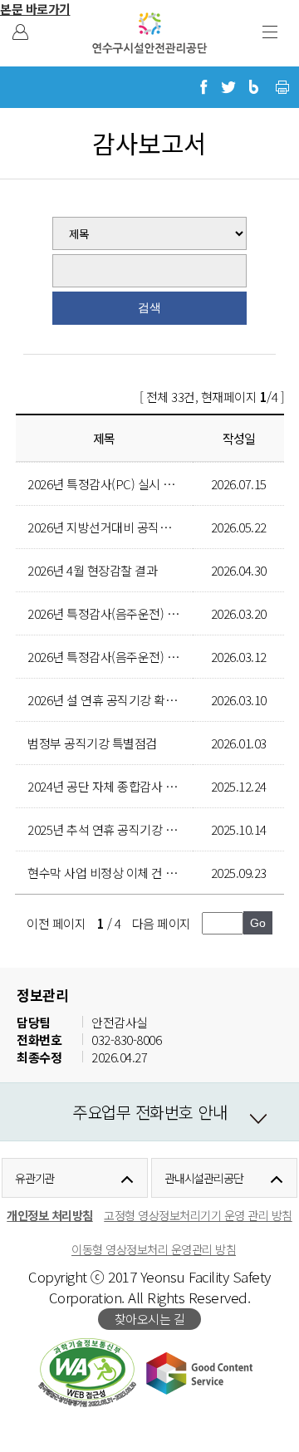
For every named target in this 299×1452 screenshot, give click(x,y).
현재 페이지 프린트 (282, 87)
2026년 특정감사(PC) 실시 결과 (106, 484)
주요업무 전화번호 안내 (149, 1112)
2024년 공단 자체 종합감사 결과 (107, 786)
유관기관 (35, 1178)
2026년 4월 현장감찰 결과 (92, 570)
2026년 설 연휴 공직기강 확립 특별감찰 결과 (138, 700)
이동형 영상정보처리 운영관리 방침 (153, 1249)
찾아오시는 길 (150, 1318)
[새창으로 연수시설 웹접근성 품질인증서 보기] (87, 1372)
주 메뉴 (269, 31)
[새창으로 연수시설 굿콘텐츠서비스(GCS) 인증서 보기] (199, 1372)
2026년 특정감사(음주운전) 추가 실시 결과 (133, 613)
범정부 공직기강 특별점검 (92, 743)
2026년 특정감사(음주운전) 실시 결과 (120, 656)
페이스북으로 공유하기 (203, 87)
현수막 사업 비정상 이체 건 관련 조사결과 (131, 872)
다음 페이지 (161, 923)
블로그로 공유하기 (253, 87)
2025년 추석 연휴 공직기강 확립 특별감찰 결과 (144, 829)
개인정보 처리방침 (50, 1215)
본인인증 (20, 32)
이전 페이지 (56, 923)
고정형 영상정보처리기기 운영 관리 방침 (198, 1215)
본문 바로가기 (35, 8)
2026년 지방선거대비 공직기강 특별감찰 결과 (141, 527)
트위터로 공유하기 (228, 87)
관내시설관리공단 (203, 1178)
